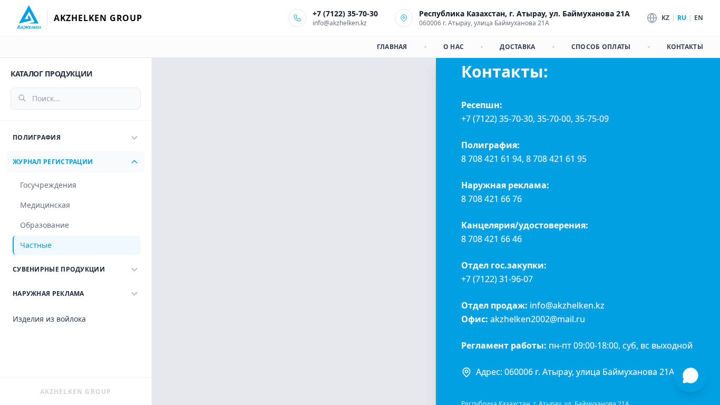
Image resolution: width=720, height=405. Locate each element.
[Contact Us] (690, 375)
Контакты (685, 47)
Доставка (517, 47)
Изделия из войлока (49, 319)
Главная (392, 47)
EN (698, 18)
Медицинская (45, 205)
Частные (36, 245)
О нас (453, 47)
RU (681, 18)
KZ (665, 18)
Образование (44, 225)
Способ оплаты (601, 47)
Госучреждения (48, 185)
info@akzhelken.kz (340, 23)
